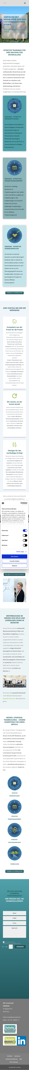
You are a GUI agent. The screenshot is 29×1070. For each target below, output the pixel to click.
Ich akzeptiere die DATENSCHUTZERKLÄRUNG (11, 942)
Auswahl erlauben (14, 561)
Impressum (17, 1056)
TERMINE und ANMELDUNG (15, 293)
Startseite (9, 1056)
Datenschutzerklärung (11, 1059)
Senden (20, 947)
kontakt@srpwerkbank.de (13, 1017)
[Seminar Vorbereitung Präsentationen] (14, 687)
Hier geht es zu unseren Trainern (14, 574)
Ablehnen (14, 565)
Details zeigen (20, 551)
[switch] (25, 535)
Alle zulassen (14, 556)
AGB (20, 1059)
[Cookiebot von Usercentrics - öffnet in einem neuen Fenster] (20, 503)
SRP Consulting (14, 1062)
